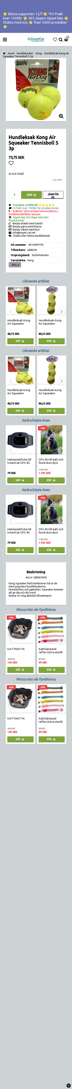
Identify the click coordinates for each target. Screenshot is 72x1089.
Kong (39, 53)
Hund (11, 53)
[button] (55, 39)
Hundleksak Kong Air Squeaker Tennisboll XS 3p (18, 323)
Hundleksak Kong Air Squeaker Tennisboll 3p (50, 323)
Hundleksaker (25, 53)
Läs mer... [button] (58, 179)
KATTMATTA (16, 649)
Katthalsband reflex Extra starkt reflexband (51, 652)
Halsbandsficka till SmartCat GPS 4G (19, 461)
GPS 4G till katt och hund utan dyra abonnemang (51, 463)
